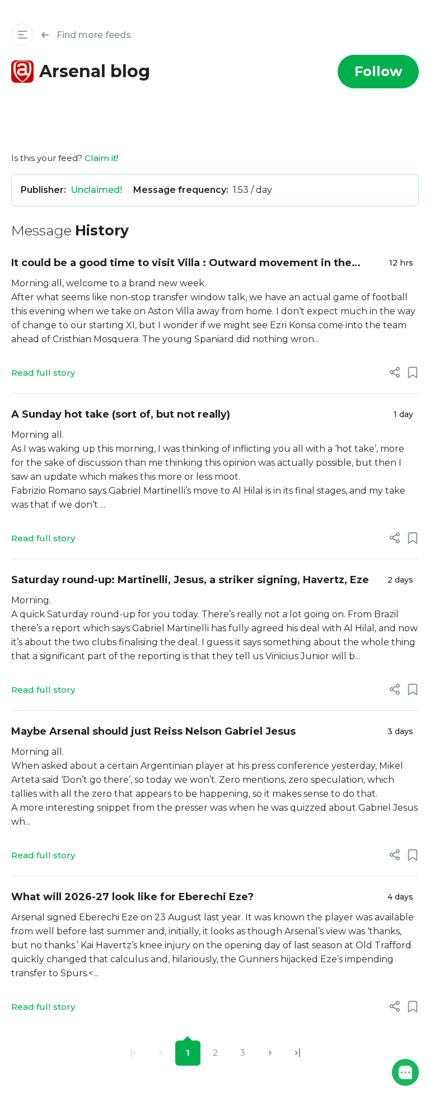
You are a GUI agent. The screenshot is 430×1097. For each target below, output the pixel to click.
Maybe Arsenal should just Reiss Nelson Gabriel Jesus (153, 731)
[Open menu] (22, 34)
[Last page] (297, 1053)
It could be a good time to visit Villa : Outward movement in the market (181, 264)
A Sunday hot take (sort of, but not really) (120, 414)
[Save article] (412, 372)
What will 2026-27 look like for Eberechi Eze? (132, 897)
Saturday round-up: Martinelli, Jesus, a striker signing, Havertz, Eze (190, 580)
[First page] (133, 1053)
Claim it (100, 158)
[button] (405, 1072)
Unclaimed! (96, 190)
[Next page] (270, 1053)
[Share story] (395, 372)
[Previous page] (160, 1053)
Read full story (43, 372)
